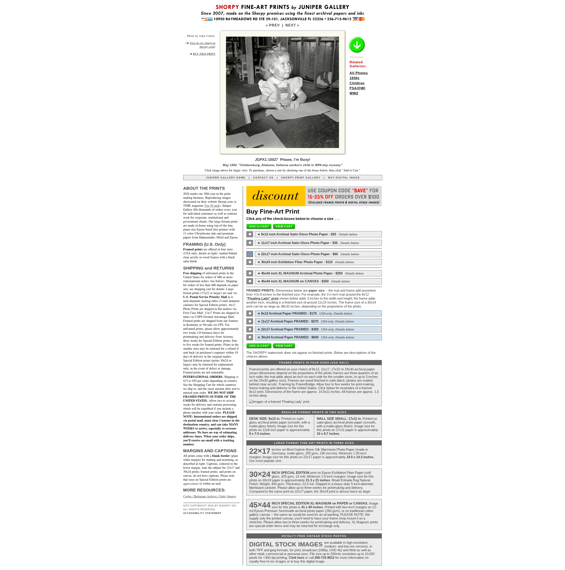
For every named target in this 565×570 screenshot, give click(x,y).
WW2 (354, 93)
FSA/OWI (357, 88)
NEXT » (292, 25)
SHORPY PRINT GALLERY (300, 177)
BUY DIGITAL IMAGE (344, 177)
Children (357, 83)
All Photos (359, 73)
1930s (355, 78)
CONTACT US (263, 177)
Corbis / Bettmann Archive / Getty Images (209, 496)
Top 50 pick (211, 205)
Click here (296, 557)
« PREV (273, 25)
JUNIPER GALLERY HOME (225, 177)
